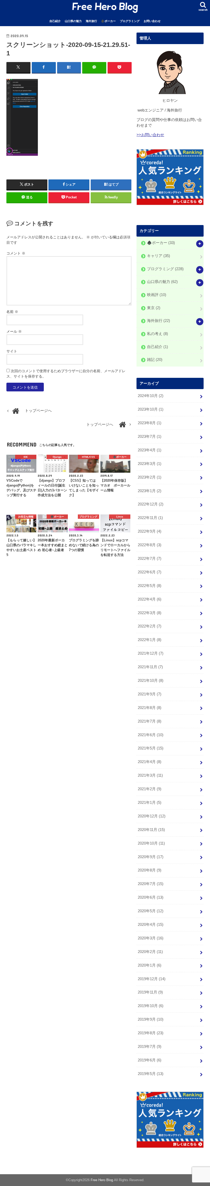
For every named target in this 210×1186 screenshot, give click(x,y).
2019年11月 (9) (150, 992)
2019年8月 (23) (150, 1033)
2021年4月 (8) (149, 762)
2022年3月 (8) (149, 613)
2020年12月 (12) (151, 816)
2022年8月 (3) (149, 545)
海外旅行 (91, 21)
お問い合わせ (152, 21)
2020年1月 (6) (149, 965)
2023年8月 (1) (149, 423)
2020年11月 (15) (151, 830)
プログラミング (130, 21)
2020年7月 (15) (150, 884)
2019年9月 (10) (150, 1019)
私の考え (157, 334)
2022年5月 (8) (149, 586)
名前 (12, 312)
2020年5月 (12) (150, 911)
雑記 (154, 360)
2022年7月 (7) (149, 558)
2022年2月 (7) (149, 626)
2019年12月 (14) (151, 979)
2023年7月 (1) (149, 436)
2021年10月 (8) (150, 680)
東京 (153, 308)
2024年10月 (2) (150, 396)
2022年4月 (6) (149, 599)
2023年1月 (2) (149, 491)
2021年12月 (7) (150, 653)
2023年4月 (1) (149, 450)
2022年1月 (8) (149, 640)
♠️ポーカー (108, 21)
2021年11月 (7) (150, 667)
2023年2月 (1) (149, 477)
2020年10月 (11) (151, 843)
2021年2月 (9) (149, 789)
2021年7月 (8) (149, 721)
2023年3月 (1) (149, 464)
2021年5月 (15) (150, 748)
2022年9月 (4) (149, 531)
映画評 (156, 295)
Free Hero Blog (102, 1180)
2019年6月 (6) (149, 1060)
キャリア (158, 256)
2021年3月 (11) (150, 775)
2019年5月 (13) (150, 1074)
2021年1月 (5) (149, 802)
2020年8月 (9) (149, 870)
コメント (15, 253)
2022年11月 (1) (150, 518)
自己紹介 (55, 21)
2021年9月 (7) (149, 694)
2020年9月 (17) (150, 857)
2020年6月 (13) (150, 897)
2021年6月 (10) (150, 735)
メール (14, 331)
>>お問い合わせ (150, 135)
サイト (11, 351)
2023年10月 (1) (150, 409)
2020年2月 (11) (150, 952)
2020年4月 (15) (150, 925)
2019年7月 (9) (149, 1047)
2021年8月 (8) (149, 708)
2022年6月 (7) (149, 572)
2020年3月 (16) (150, 938)
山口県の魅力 (73, 21)
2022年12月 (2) (150, 504)
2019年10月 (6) (150, 1006)
